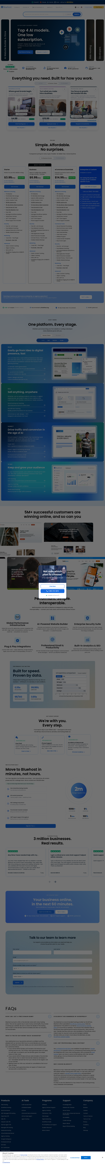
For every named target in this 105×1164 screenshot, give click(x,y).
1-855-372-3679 (53, 591)
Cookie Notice (6, 1162)
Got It (85, 1157)
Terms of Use (23, 1155)
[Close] (102, 1157)
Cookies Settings (74, 1157)
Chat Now (52, 586)
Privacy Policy (40, 1159)
